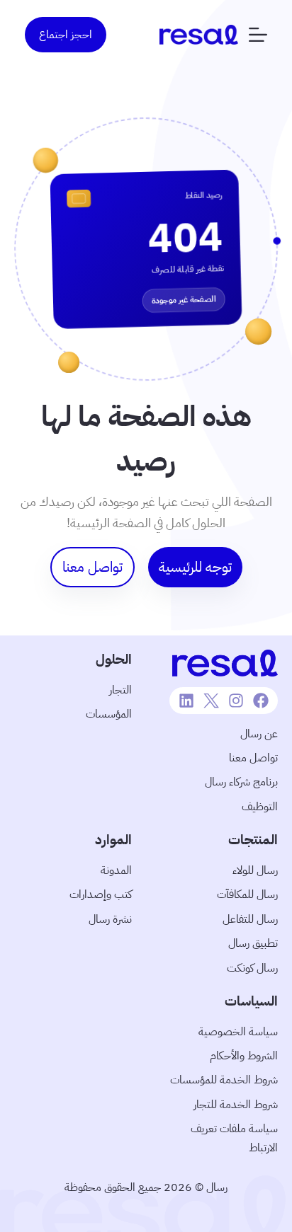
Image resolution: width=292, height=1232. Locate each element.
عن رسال (259, 733)
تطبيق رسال (253, 943)
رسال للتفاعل (250, 919)
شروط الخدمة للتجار (235, 1104)
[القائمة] (258, 34)
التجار (120, 689)
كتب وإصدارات (100, 894)
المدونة (116, 870)
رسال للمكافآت (247, 894)
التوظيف (260, 806)
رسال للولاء (255, 870)
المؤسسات (109, 714)
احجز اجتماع (65, 34)
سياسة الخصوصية (238, 1031)
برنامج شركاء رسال (241, 781)
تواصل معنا (253, 757)
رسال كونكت (252, 968)
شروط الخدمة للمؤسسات (224, 1079)
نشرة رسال (110, 919)
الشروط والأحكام (244, 1055)
